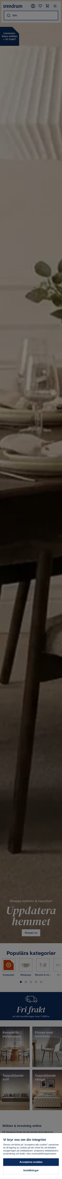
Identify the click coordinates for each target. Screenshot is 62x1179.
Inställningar (31, 1170)
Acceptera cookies (31, 1162)
